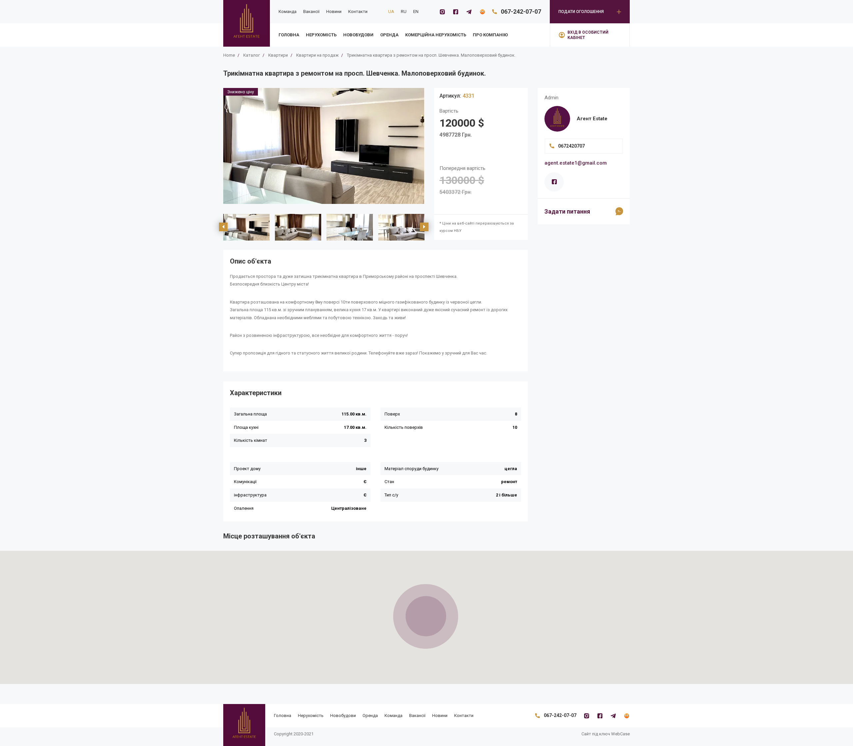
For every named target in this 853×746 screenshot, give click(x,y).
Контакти (358, 11)
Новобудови (358, 34)
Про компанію (490, 34)
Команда (288, 11)
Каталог (251, 55)
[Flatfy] (482, 11)
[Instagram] (442, 11)
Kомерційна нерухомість (435, 34)
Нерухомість (321, 34)
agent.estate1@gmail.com (575, 163)
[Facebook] (455, 11)
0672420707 (571, 146)
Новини (334, 11)
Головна (289, 34)
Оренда (389, 34)
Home (229, 55)
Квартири (278, 55)
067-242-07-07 (521, 11)
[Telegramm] (468, 11)
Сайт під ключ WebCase (605, 733)
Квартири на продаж (317, 55)
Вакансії (311, 11)
